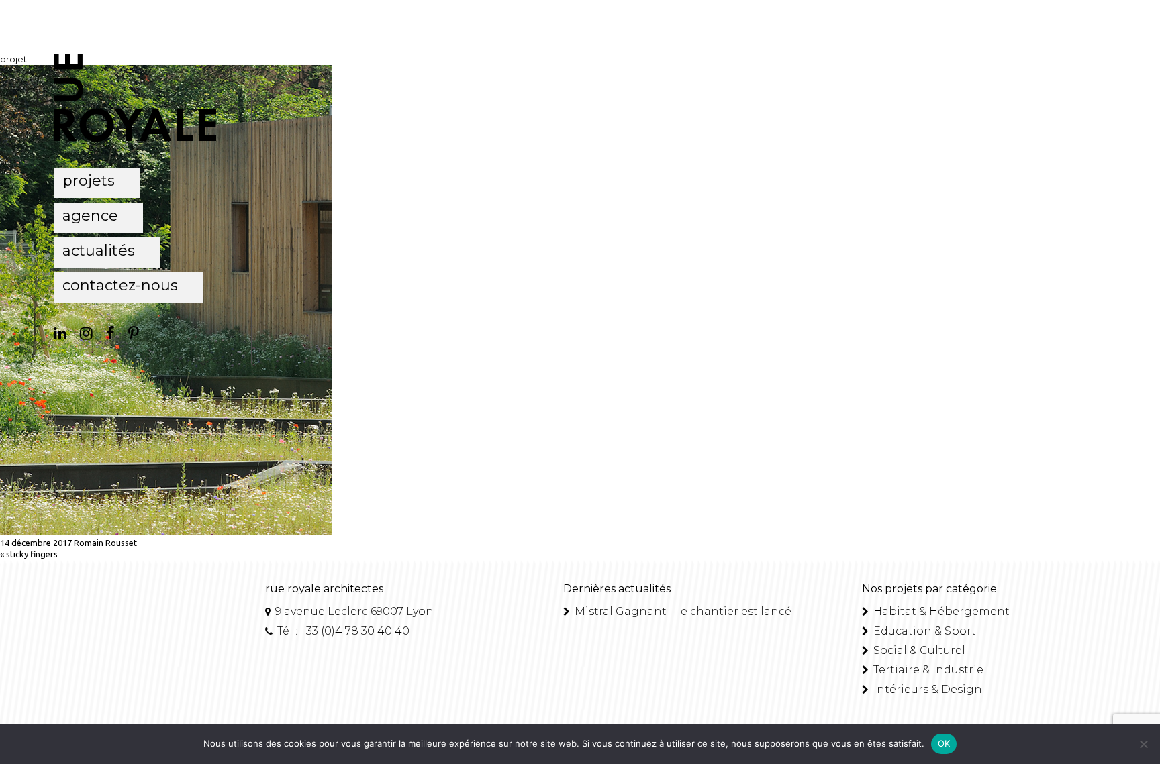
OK (944, 743)
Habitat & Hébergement (940, 611)
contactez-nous (120, 285)
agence (90, 216)
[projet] (166, 531)
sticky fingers (32, 554)
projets (88, 181)
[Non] (1143, 744)
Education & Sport (923, 630)
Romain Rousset (105, 542)
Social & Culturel (918, 650)
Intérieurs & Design (926, 689)
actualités (98, 250)
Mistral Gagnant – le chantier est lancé (681, 611)
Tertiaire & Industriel (929, 669)
